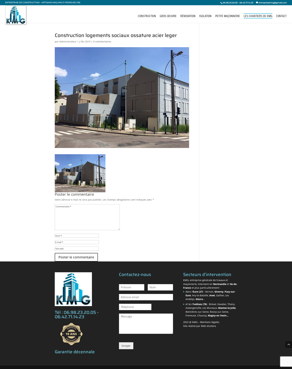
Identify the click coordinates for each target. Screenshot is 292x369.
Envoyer (126, 345)
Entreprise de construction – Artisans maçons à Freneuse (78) (42, 3)
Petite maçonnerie (227, 17)
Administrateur (68, 41)
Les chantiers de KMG (258, 15)
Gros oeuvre (168, 17)
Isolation (205, 17)
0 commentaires (102, 41)
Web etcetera (208, 326)
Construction (147, 17)
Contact (281, 17)
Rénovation (188, 17)
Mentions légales (209, 322)
